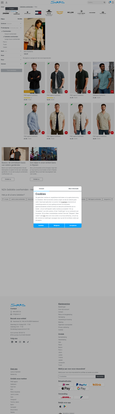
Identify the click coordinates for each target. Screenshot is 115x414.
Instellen (41, 225)
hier (44, 216)
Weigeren (57, 225)
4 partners (64, 202)
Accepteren (73, 225)
